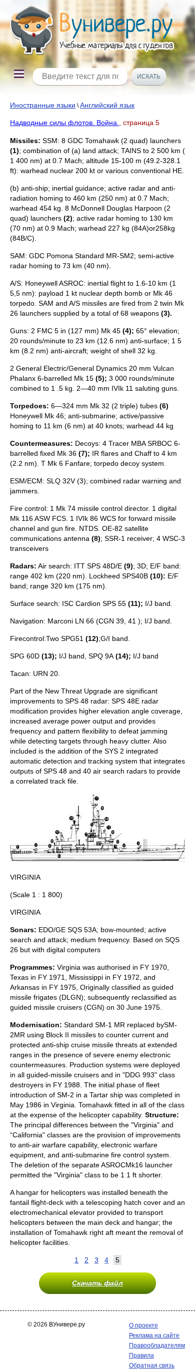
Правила (141, 1355)
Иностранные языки (43, 105)
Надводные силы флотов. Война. (64, 123)
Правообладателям (157, 1345)
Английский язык (107, 105)
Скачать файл (97, 1283)
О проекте (143, 1325)
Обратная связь (151, 1365)
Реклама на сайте (154, 1335)
